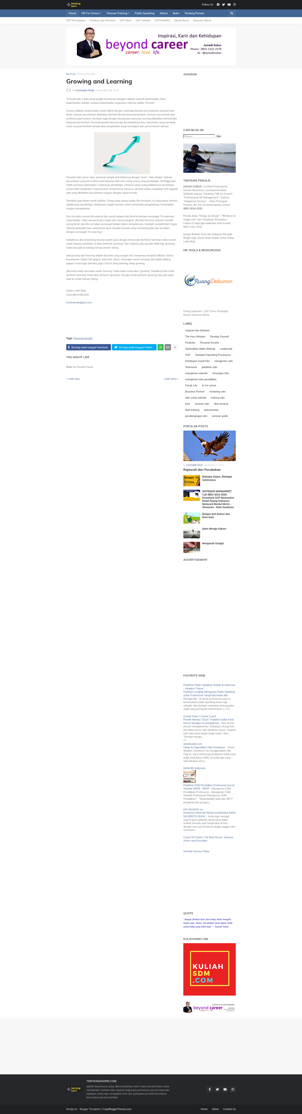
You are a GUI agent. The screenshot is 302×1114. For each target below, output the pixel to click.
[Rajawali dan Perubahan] (209, 446)
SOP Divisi (125, 20)
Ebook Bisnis (182, 20)
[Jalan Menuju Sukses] (191, 532)
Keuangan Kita (220, 373)
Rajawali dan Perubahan (202, 470)
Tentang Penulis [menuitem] (194, 13)
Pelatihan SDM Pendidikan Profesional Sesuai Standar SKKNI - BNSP (208, 787)
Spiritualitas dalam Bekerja (200, 348)
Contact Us (229, 1109)
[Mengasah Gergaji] (191, 547)
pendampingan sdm (196, 416)
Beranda (71, 73)
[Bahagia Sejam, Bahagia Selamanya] (191, 480)
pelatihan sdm (209, 367)
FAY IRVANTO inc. (193, 809)
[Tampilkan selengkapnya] (175, 347)
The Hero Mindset (195, 336)
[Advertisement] (205, 100)
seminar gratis (220, 416)
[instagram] (234, 4)
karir (187, 403)
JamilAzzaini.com (192, 743)
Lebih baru (74, 379)
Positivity (190, 342)
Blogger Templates (90, 1109)
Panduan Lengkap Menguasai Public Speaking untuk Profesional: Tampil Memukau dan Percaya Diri (209, 695)
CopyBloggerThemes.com (117, 1109)
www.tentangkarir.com (79, 302)
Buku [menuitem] (176, 13)
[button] (232, 13)
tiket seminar (221, 403)
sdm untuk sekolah (195, 397)
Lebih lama (170, 379)
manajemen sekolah (196, 373)
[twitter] (223, 4)
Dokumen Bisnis (202, 20)
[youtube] (229, 4)
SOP (187, 354)
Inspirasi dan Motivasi (197, 330)
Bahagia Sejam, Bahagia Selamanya (217, 478)
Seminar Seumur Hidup (196, 851)
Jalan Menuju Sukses (214, 528)
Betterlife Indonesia (194, 768)
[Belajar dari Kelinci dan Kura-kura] (191, 518)
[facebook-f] (210, 1089)
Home (204, 1109)
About (215, 1109)
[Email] (168, 347)
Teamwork (191, 367)
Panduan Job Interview (102, 20)
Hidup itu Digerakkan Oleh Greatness (204, 747)
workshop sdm (217, 391)
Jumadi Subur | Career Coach (199, 716)
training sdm (218, 397)
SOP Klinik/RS (162, 20)
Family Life (191, 385)
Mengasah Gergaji (213, 543)
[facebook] (218, 4)
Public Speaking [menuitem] (144, 13)
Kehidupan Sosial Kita (197, 361)
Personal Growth (86, 73)
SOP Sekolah (143, 20)
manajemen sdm (223, 361)
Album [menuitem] (164, 13)
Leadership (226, 348)
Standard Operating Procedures (213, 354)
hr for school (209, 385)
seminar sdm (202, 403)
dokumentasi (211, 410)
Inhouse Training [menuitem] (117, 13)
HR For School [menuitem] (90, 13)
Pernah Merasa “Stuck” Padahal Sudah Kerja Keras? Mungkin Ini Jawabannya (208, 721)
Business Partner (195, 391)
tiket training (192, 410)
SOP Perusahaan (75, 20)
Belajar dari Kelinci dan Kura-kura (216, 515)
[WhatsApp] (160, 347)
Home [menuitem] (72, 13)
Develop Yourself (219, 336)
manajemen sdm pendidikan (201, 379)
